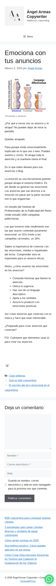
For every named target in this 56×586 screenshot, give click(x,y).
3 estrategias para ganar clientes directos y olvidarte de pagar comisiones (24, 531)
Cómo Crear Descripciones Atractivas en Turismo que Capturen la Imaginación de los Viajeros (27, 559)
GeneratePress (28, 581)
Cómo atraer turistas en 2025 (22, 540)
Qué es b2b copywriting (22, 380)
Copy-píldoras (17, 375)
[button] (49, 579)
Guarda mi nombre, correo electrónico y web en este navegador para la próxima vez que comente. (29, 484)
